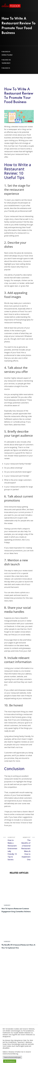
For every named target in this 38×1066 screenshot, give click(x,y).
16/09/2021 (6, 63)
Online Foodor (7, 55)
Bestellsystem (9, 1022)
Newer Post (25, 848)
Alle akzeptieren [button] (9, 1061)
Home (6, 1018)
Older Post (12, 848)
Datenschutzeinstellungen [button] (12, 1057)
